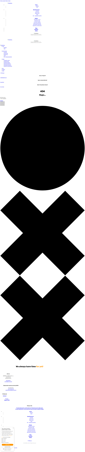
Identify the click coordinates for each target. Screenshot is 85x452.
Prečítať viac (10, 435)
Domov (1, 100)
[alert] (7, 439)
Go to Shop (2, 86)
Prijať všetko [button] (7, 444)
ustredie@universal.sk (8, 381)
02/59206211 (8, 380)
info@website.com (3, 77)
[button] (7, 449)
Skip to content (3, 0)
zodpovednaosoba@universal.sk (10, 390)
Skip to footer (8, 0)
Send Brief (2, 82)
